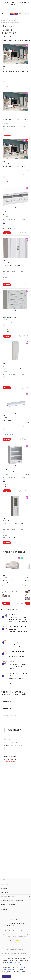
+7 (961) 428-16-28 (11, 759)
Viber (17, 930)
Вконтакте (5, 930)
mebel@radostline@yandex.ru (14, 745)
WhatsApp (21, 930)
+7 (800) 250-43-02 (11, 742)
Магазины (4, 888)
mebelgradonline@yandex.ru (16, 920)
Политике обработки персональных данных (14, 969)
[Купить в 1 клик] (22, 233)
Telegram (9, 930)
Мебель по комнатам (8, 905)
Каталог (4, 909)
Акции (3, 879)
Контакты (4, 884)
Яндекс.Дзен (25, 930)
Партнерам (5, 892)
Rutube (13, 930)
